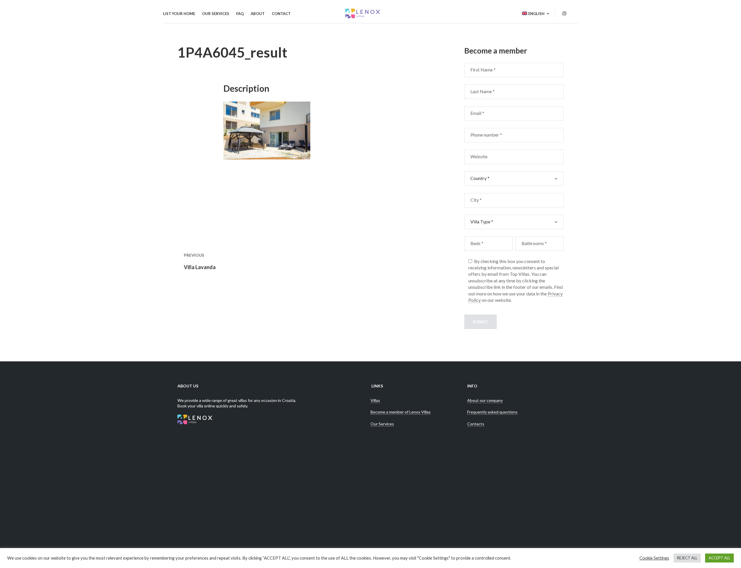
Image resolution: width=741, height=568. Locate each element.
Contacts (475, 423)
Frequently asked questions (492, 411)
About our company (485, 400)
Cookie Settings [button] (654, 558)
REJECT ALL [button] (687, 558)
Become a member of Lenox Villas (400, 411)
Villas (375, 400)
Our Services (382, 423)
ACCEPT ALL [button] (719, 558)
